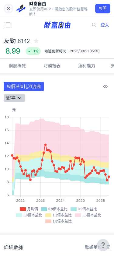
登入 (105, 24)
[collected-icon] (36, 41)
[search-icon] (94, 25)
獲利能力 (86, 65)
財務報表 (51, 65)
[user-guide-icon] (103, 245)
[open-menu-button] (7, 25)
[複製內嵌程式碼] (105, 86)
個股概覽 (17, 65)
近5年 (11, 98)
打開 (103, 8)
